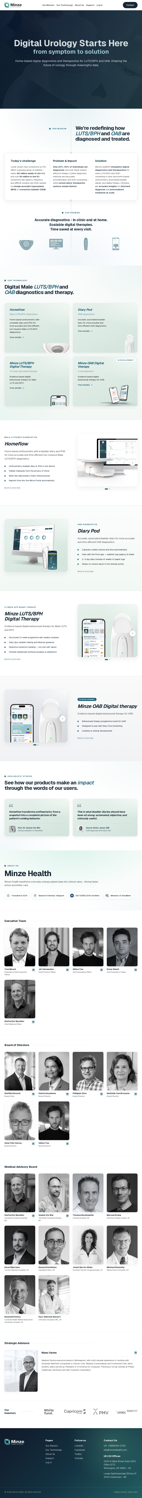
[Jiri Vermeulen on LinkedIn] (67, 970)
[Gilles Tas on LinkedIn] (101, 970)
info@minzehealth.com (115, 1449)
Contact (130, 5)
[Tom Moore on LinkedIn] (33, 970)
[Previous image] (82, 463)
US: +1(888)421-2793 (114, 1445)
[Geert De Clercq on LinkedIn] (33, 1144)
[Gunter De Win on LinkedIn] (67, 1216)
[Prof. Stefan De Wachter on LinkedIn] (33, 1022)
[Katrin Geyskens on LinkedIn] (67, 1094)
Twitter (78, 1454)
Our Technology (64, 5)
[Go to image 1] (106, 489)
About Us (79, 5)
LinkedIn (79, 1445)
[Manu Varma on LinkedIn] (136, 1353)
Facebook (80, 1449)
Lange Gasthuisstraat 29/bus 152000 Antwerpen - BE (120, 1475)
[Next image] (133, 463)
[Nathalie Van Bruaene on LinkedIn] (136, 1094)
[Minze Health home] (13, 5)
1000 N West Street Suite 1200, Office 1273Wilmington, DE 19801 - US (120, 1465)
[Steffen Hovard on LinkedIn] (33, 1094)
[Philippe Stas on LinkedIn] (101, 1094)
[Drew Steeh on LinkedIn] (136, 970)
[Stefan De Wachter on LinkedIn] (33, 1216)
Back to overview (12, 488)
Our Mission (48, 5)
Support (90, 5)
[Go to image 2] (109, 489)
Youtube (79, 1458)
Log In (99, 5)
